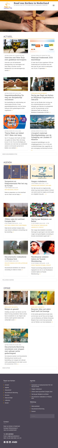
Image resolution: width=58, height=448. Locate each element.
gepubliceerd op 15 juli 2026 (13, 131)
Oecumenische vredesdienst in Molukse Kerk (15, 258)
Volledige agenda (8, 280)
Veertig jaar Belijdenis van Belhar (41, 220)
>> (9, 70)
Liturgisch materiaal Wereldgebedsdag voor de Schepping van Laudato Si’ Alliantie (41, 136)
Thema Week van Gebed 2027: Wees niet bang (14, 134)
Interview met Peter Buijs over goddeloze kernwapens (15, 58)
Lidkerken (7, 400)
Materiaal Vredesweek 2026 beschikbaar (42, 58)
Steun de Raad (8, 397)
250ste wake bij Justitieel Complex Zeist (15, 220)
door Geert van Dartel (11, 307)
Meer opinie (6, 368)
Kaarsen (33, 411)
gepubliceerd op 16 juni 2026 (13, 345)
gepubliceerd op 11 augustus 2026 (14, 55)
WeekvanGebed (35, 406)
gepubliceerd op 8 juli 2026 (39, 131)
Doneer (7, 403)
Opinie (7, 288)
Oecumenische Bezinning (11, 392)
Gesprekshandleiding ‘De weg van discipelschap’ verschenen (14, 97)
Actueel (8, 36)
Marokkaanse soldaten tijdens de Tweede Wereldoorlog (40, 259)
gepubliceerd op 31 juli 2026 (13, 93)
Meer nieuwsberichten (9, 154)
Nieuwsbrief (8, 390)
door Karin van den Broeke (39, 93)
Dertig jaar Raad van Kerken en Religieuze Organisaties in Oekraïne (42, 97)
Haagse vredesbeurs (39, 181)
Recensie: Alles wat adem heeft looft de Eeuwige (41, 310)
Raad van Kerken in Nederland (31, 3)
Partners (7, 395)
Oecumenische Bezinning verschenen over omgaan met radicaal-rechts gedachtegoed (14, 350)
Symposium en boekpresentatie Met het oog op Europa (16, 183)
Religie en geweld (12, 309)
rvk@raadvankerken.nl (13, 436)
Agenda (8, 162)
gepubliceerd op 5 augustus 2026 (40, 55)
